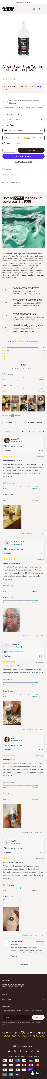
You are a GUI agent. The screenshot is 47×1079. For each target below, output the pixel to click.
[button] (23, 347)
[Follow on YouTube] (26, 1051)
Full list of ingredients (11, 182)
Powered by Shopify (32, 1056)
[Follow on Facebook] (9, 1051)
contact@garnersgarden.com (13, 984)
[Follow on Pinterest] (21, 1051)
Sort (24, 431)
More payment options (23, 162)
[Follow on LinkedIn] (38, 1051)
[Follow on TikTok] (32, 1051)
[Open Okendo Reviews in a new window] (11, 415)
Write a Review (37, 423)
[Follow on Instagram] (15, 1051)
